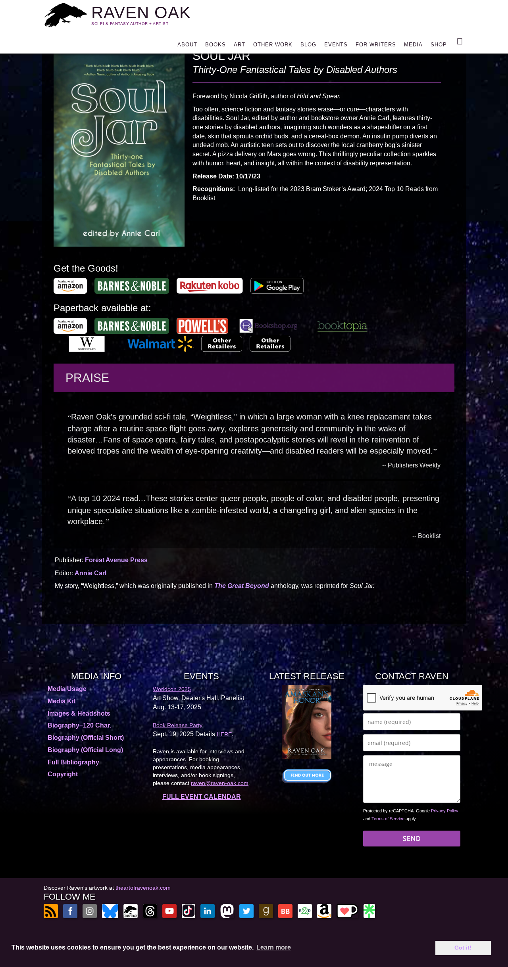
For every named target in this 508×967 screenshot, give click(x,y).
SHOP (439, 45)
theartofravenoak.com (143, 888)
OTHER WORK (272, 45)
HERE (224, 734)
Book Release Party (177, 725)
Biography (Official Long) (85, 750)
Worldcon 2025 (172, 689)
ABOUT (187, 45)
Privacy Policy (444, 810)
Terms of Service (387, 818)
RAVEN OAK (141, 12)
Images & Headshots (79, 713)
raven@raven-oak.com (219, 783)
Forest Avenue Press (116, 560)
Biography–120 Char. (79, 725)
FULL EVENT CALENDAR (201, 796)
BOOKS (215, 45)
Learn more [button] (273, 947)
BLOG (308, 45)
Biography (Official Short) (86, 737)
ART (239, 45)
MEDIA (413, 45)
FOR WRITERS (376, 45)
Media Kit (61, 701)
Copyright (63, 774)
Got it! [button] (462, 947)
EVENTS (336, 45)
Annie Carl (90, 573)
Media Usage (67, 689)
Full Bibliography (73, 762)
